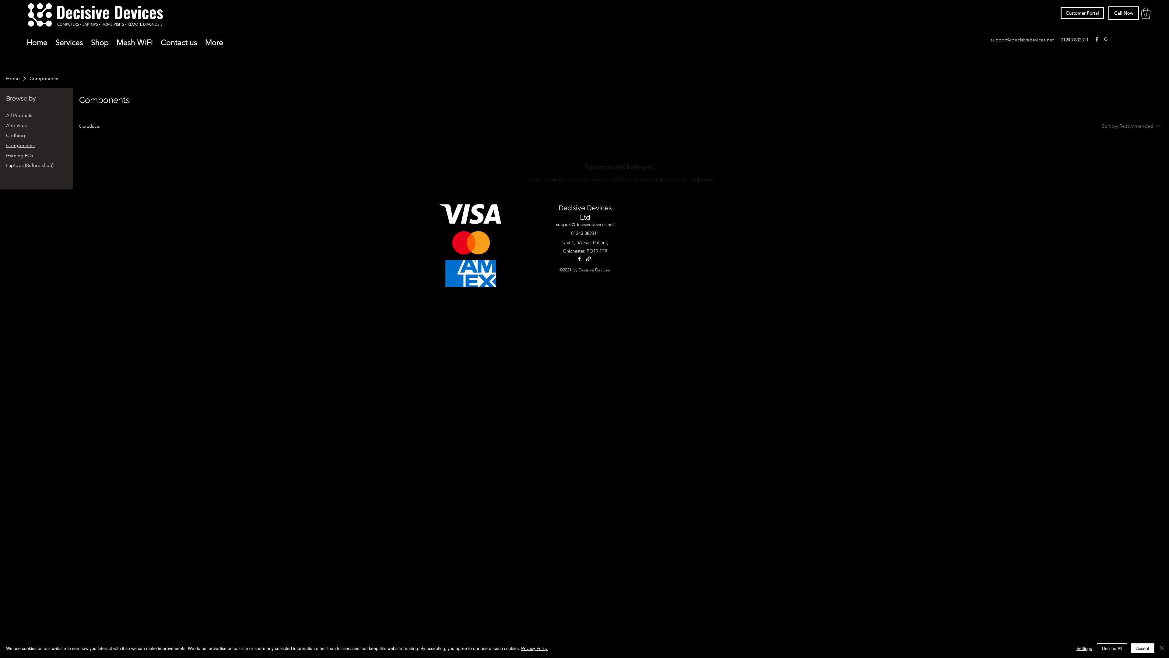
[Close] (1161, 648)
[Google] (1106, 39)
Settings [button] (1084, 648)
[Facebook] (1097, 39)
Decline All (1112, 648)
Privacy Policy (534, 648)
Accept (1142, 648)
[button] (1145, 13)
